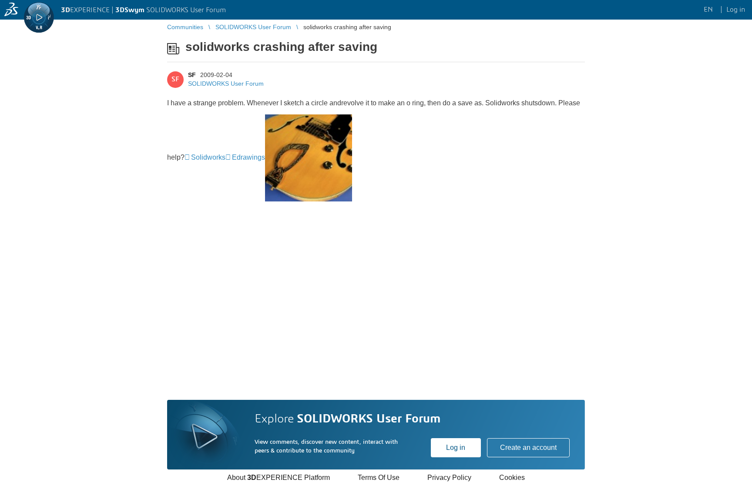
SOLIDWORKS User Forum (226, 83)
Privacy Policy (449, 477)
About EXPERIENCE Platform (278, 477)
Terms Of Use (379, 477)
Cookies (512, 477)
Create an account (528, 447)
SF (192, 74)
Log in (455, 447)
